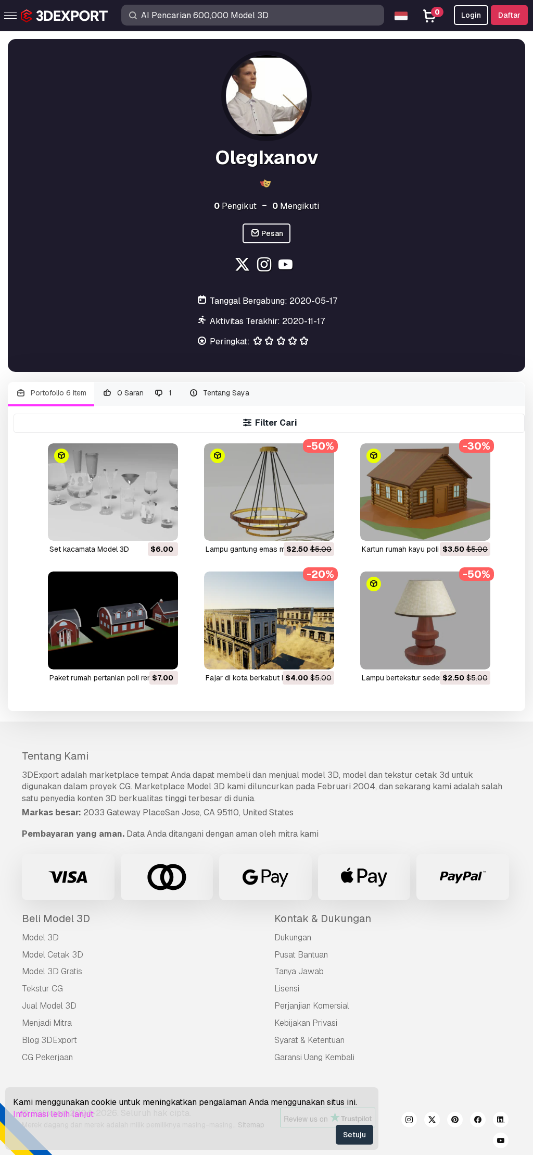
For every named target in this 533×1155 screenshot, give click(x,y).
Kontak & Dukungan (322, 918)
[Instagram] (265, 266)
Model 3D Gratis (52, 971)
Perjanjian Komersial (311, 1005)
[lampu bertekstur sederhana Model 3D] (425, 620)
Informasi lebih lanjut (53, 1114)
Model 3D (40, 937)
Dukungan (292, 937)
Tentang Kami (55, 756)
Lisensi (286, 988)
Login (471, 15)
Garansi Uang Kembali (314, 1057)
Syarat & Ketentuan (309, 1040)
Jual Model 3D (49, 1005)
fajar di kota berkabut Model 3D (259, 677)
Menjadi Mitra (47, 1022)
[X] (243, 266)
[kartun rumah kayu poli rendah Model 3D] (425, 492)
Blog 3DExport (49, 1040)
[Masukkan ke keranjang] (141, 526)
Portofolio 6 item (57, 393)
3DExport (40, 774)
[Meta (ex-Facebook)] (477, 1121)
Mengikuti (295, 206)
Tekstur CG (42, 988)
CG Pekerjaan (47, 1057)
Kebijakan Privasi (305, 1022)
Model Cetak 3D (52, 954)
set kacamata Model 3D (89, 549)
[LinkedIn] (500, 1121)
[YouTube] (287, 266)
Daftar (509, 15)
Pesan (271, 233)
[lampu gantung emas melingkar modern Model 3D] (269, 492)
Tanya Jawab (299, 971)
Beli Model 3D (56, 918)
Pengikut (235, 206)
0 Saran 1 (143, 393)
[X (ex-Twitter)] (432, 1121)
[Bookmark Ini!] (163, 526)
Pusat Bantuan (301, 954)
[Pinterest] (455, 1121)
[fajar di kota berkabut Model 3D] (269, 620)
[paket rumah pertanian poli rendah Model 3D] (113, 620)
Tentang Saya (225, 393)
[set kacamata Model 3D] (113, 492)
